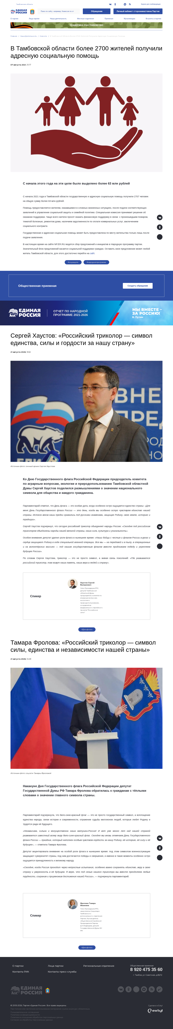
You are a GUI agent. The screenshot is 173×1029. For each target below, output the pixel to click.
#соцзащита (73, 262)
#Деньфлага (87, 629)
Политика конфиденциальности (25, 1015)
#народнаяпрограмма (96, 262)
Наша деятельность (58, 19)
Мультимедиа (129, 19)
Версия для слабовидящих (151, 4)
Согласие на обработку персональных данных (32, 1020)
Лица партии (34, 19)
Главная (14, 36)
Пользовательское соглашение (25, 1012)
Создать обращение (138, 286)
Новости (43, 36)
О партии (14, 19)
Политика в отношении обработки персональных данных (37, 1017)
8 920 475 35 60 (146, 969)
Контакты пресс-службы (62, 971)
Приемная (109, 19)
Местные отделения (85, 19)
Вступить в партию (153, 19)
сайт (92, 253)
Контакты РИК (20, 971)
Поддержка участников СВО (86, 25)
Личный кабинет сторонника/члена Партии (138, 11)
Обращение (96, 11)
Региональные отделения (98, 966)
